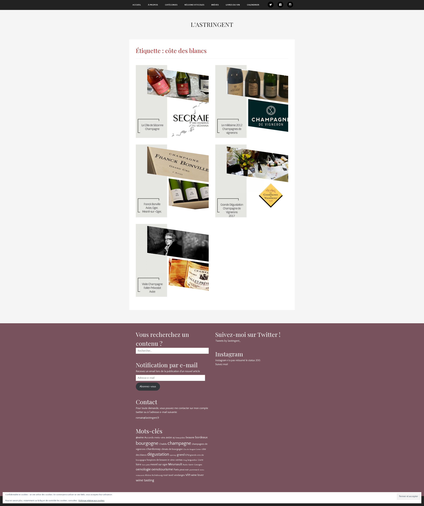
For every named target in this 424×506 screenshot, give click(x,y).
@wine (140, 437)
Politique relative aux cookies (92, 501)
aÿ (174, 437)
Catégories (171, 5)
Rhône (148, 475)
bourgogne (147, 443)
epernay (173, 455)
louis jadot (146, 465)
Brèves (215, 5)
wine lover (197, 475)
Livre (200, 459)
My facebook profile (280, 5)
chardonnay (153, 449)
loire (138, 464)
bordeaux (201, 437)
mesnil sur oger (159, 464)
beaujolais (180, 437)
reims (202, 470)
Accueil (136, 5)
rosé (165, 475)
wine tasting (145, 480)
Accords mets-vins (154, 437)
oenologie (143, 469)
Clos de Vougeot (189, 449)
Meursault (175, 464)
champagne (179, 443)
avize (169, 437)
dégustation (158, 454)
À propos (153, 5)
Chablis (163, 444)
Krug (185, 460)
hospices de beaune (157, 460)
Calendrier (253, 5)
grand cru (183, 455)
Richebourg (157, 475)
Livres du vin (233, 5)
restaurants (140, 475)
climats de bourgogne (172, 449)
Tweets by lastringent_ (228, 340)
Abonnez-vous (148, 386)
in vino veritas (175, 459)
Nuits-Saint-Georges (192, 464)
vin (188, 475)
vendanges (179, 475)
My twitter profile (271, 5)
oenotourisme (162, 469)
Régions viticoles (194, 5)
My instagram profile (290, 5)
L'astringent (212, 24)
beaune (190, 437)
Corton (198, 449)
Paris (176, 469)
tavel (170, 475)
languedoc (192, 460)
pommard (194, 470)
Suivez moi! (221, 364)
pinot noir (184, 469)
